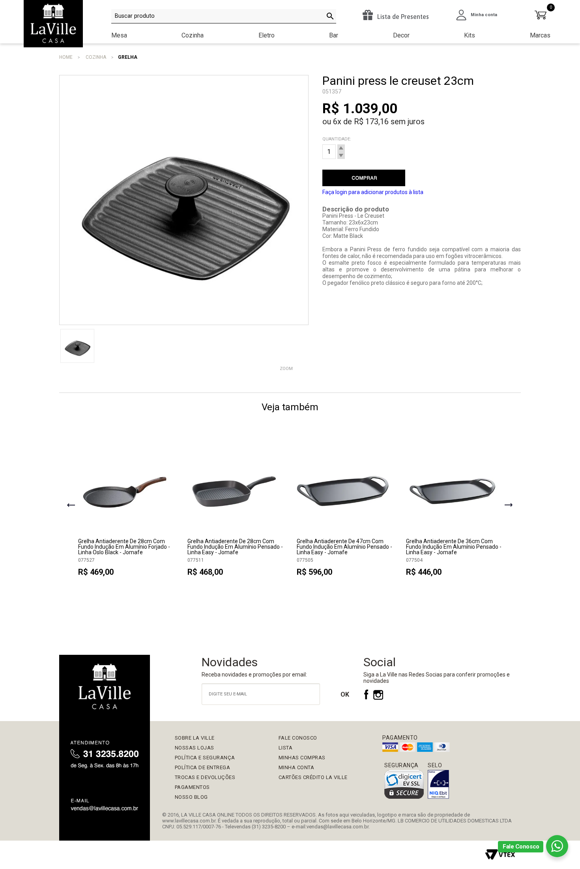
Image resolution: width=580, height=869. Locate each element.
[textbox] (223, 16)
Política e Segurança (205, 758)
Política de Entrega (202, 767)
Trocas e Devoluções (205, 777)
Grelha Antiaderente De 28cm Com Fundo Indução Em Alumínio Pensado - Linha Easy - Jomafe (235, 546)
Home (66, 57)
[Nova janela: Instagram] (378, 698)
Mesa (119, 35)
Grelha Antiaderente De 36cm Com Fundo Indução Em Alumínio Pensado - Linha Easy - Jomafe (453, 546)
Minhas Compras (302, 758)
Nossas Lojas (194, 748)
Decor (401, 35)
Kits (469, 35)
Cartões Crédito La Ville (313, 777)
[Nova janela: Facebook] (367, 698)
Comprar (363, 178)
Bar (333, 35)
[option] (126, 511)
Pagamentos (192, 787)
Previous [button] (71, 505)
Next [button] (509, 505)
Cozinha (192, 35)
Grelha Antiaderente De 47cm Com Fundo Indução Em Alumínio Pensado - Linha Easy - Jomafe (344, 546)
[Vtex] (500, 854)
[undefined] (184, 200)
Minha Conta (296, 767)
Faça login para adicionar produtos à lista (372, 192)
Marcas (540, 35)
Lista (286, 748)
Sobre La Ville (195, 738)
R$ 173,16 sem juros (389, 121)
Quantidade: (336, 139)
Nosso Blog (191, 797)
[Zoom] (77, 346)
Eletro (266, 35)
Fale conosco (298, 738)
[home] (104, 688)
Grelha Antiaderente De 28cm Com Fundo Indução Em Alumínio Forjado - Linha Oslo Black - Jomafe (124, 546)
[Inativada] (438, 785)
